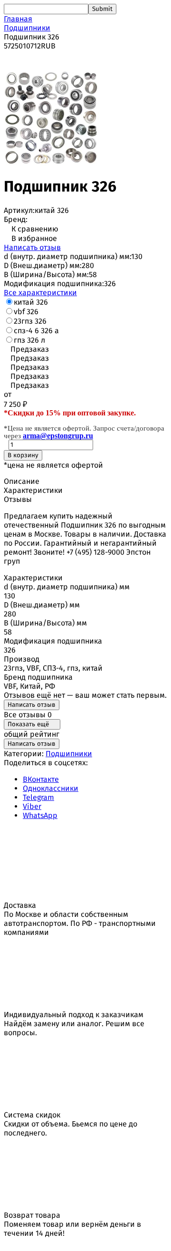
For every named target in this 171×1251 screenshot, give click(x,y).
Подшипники (27, 27)
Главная (18, 18)
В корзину (23, 455)
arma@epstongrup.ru (58, 436)
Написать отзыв (32, 247)
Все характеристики (40, 292)
